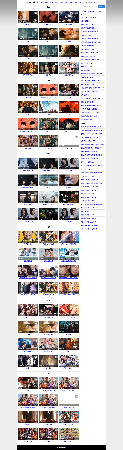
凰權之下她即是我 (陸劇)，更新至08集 (91, 148)
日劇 (61, 2)
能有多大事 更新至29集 (87, 24)
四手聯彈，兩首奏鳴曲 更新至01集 (90, 109)
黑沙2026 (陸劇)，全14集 (87, 176)
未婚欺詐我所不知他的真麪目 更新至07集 (91, 74)
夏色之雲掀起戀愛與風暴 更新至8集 (90, 59)
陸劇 (46, 2)
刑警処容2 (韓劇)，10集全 (87, 211)
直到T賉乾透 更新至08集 (87, 45)
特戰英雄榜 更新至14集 (87, 77)
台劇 (51, 2)
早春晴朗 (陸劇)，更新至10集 (88, 197)
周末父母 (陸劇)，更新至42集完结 (90, 186)
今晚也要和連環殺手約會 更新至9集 (90, 81)
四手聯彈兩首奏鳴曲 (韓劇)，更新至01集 (91, 130)
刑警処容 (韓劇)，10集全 (87, 215)
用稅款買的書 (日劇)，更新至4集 (89, 137)
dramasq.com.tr (61, 447)
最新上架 (94, 11)
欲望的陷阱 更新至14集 (87, 102)
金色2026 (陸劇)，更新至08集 (88, 222)
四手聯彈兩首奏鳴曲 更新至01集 (89, 31)
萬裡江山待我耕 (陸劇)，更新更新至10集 (91, 172)
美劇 (75, 2)
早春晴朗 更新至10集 (86, 66)
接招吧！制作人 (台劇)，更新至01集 (90, 158)
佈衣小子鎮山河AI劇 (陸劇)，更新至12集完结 (93, 144)
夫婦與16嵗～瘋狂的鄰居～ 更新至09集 (91, 105)
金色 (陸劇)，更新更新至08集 (88, 218)
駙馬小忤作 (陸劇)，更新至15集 (89, 229)
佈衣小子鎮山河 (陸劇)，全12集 (89, 151)
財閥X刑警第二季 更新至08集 (88, 28)
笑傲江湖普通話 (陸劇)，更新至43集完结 (91, 204)
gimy (85, 11)
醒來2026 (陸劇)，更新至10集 (88, 190)
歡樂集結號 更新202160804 (88, 84)
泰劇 (66, 2)
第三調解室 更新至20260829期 (89, 116)
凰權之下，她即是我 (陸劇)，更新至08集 (91, 155)
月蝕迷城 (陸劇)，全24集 (87, 200)
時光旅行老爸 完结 (86, 35)
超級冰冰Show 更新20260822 (88, 17)
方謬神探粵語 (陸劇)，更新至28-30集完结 (91, 165)
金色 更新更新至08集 (86, 119)
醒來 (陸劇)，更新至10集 (87, 193)
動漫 (95, 2)
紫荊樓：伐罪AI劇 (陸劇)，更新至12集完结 (92, 134)
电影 (85, 2)
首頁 (41, 2)
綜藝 (90, 2)
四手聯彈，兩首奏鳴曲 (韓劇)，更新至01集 (92, 127)
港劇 (71, 2)
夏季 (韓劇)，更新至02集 (87, 162)
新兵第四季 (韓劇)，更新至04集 (89, 225)
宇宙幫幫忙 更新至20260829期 (89, 91)
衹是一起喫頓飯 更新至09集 (88, 49)
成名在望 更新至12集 (86, 63)
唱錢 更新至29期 (85, 70)
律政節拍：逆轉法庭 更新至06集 (89, 38)
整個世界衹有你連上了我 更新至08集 (90, 98)
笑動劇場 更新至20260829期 (88, 56)
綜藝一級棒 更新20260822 (87, 21)
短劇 (80, 2)
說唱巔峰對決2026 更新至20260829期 (90, 112)
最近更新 (89, 11)
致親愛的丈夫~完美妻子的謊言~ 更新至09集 (92, 88)
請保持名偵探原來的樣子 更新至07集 (90, 42)
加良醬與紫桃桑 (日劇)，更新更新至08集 (91, 183)
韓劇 (56, 2)
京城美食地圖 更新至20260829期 (89, 52)
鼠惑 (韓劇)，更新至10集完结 (88, 141)
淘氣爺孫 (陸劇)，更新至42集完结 (90, 208)
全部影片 (100, 11)
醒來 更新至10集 (85, 95)
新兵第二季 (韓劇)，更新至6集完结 (90, 179)
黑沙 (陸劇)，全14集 (86, 169)
